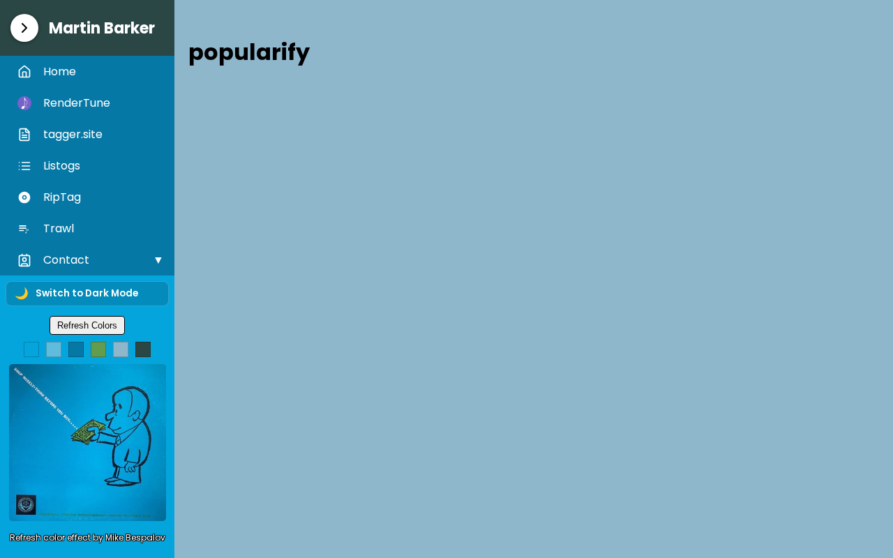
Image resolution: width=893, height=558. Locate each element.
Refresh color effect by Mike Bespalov (87, 537)
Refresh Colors (87, 325)
